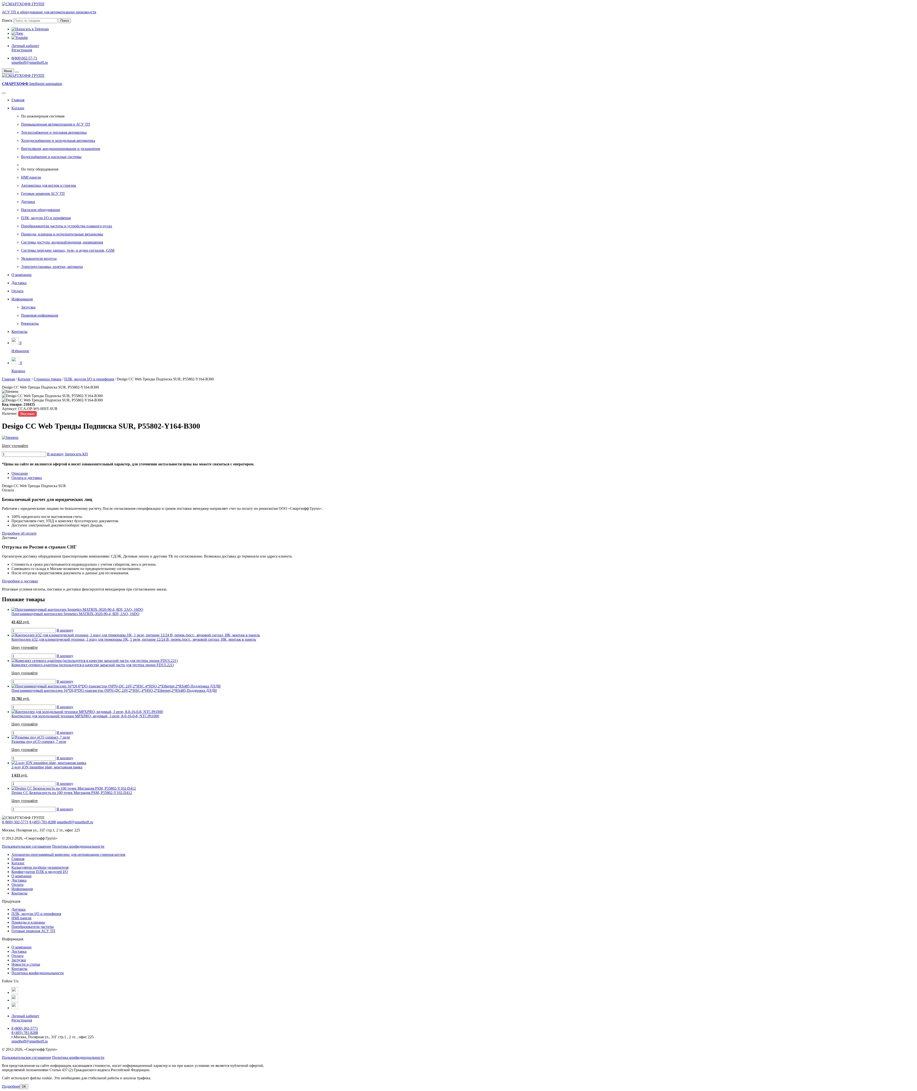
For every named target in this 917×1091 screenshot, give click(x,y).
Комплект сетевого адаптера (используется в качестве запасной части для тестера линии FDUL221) (92, 665)
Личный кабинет (25, 46)
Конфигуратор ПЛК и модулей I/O (39, 872)
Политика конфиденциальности (78, 846)
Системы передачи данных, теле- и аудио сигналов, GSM (67, 250)
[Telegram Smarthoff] (14, 992)
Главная (17, 100)
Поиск (7, 20)
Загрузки (28, 307)
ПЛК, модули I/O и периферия (46, 218)
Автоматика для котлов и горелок (48, 185)
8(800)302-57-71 (24, 58)
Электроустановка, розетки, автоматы (52, 267)
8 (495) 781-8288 (42, 822)
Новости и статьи (25, 964)
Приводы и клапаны (28, 922)
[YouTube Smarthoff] (14, 1008)
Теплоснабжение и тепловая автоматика (54, 132)
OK (24, 1086)
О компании (21, 275)
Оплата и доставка (26, 478)
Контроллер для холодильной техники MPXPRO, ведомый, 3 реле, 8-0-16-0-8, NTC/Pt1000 (85, 716)
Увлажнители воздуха (39, 258)
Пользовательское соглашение (26, 846)
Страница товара (47, 379)
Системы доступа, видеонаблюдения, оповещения (62, 242)
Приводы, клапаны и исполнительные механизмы (62, 234)
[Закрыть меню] (17, 72)
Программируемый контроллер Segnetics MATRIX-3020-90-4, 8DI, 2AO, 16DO (75, 614)
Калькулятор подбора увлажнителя (40, 867)
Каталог (18, 108)
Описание (19, 473)
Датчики (28, 202)
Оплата (17, 291)
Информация (22, 299)
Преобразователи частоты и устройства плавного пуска (66, 226)
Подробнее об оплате (19, 533)
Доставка (19, 283)
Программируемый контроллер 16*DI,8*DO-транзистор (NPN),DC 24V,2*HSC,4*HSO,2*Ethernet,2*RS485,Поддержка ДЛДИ (114, 690)
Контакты (19, 332)
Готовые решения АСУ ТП (43, 194)
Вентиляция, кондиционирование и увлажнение (60, 149)
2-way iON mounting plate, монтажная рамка (46, 767)
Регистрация (21, 50)
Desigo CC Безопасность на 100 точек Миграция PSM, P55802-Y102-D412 (71, 793)
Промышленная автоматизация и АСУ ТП (55, 124)
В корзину (55, 454)
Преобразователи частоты (32, 927)
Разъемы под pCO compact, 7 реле (38, 742)
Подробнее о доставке (20, 581)
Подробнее (11, 1086)
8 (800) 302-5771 (15, 822)
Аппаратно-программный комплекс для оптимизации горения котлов (68, 854)
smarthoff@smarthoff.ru (29, 62)
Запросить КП (76, 454)
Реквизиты (30, 323)
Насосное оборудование (40, 210)
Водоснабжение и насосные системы (51, 157)
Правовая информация (39, 315)
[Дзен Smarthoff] (14, 1000)
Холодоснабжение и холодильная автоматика (58, 140)
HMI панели (31, 177)
